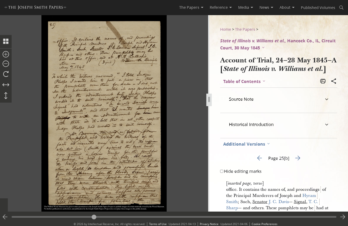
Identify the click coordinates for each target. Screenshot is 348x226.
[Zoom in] (5, 54)
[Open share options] (333, 81)
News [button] (264, 7)
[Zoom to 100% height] (5, 95)
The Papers (245, 29)
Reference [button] (219, 7)
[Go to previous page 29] (5, 217)
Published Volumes (318, 7)
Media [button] (243, 7)
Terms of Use (158, 224)
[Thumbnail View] (5, 41)
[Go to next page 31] (343, 217)
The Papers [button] (189, 7)
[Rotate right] (5, 74)
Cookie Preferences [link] (264, 224)
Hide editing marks (243, 171)
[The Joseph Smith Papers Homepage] (35, 8)
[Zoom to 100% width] (5, 85)
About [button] (285, 7)
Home (225, 29)
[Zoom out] (5, 64)
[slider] (174, 217)
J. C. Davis (279, 202)
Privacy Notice (209, 224)
